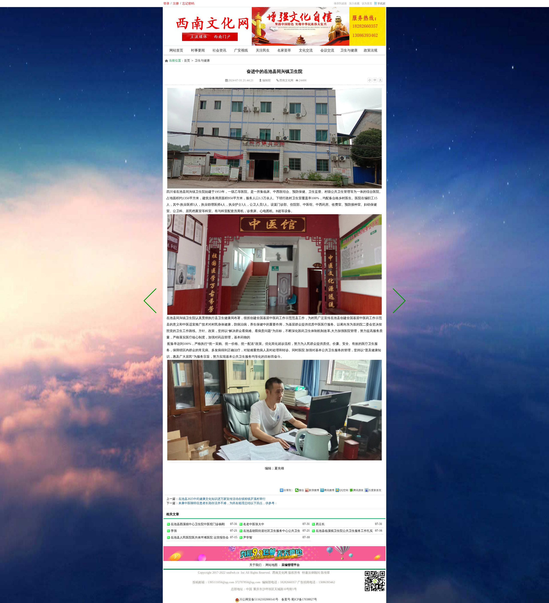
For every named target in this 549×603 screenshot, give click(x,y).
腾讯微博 (329, 490)
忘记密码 (188, 3)
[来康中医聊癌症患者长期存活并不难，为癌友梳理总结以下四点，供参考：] (151, 301)
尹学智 (247, 537)
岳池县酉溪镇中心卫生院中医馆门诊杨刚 (198, 524)
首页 (187, 60)
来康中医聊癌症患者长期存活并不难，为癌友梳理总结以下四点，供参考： (228, 503)
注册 (176, 3)
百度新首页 (374, 490)
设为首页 (367, 3)
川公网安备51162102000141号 (258, 599)
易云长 (320, 524)
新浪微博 (314, 490)
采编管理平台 (291, 565)
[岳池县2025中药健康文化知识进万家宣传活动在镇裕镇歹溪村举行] (398, 301)
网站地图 (271, 565)
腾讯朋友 (358, 490)
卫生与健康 (202, 60)
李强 (174, 530)
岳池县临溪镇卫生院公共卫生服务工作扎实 (344, 530)
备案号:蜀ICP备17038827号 (299, 599)
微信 (301, 490)
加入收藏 (354, 3)
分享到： (289, 490)
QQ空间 (343, 490)
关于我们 (255, 565)
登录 (166, 3)
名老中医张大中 (253, 524)
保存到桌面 (340, 3)
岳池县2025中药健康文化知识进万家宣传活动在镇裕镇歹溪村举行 (221, 498)
